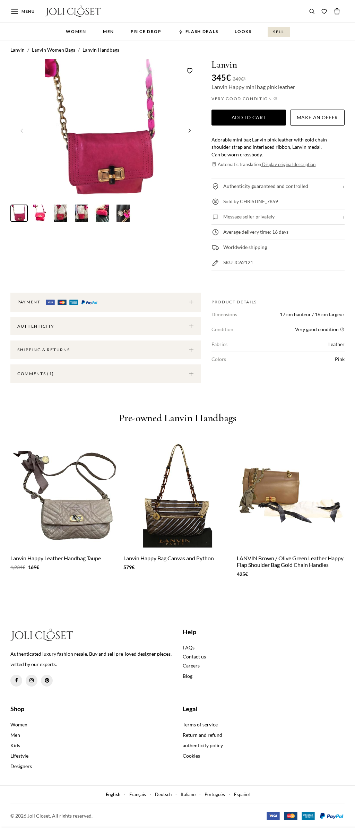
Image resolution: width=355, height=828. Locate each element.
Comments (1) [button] (35, 373)
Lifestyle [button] (19, 756)
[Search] (312, 11)
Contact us (194, 656)
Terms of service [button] (200, 724)
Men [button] (108, 31)
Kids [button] (15, 745)
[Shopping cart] (337, 11)
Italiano (188, 794)
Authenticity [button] (35, 326)
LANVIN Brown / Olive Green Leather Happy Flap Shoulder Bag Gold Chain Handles (290, 561)
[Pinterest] (47, 681)
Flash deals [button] (201, 31)
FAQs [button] (188, 647)
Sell (278, 31)
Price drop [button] (146, 31)
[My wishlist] (324, 11)
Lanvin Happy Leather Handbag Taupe (55, 558)
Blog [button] (187, 676)
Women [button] (76, 31)
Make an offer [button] (317, 117)
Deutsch (163, 794)
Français (137, 794)
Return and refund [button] (202, 735)
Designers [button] (21, 766)
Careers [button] (191, 666)
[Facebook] (16, 681)
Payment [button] (29, 301)
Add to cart (249, 117)
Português (215, 794)
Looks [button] (243, 31)
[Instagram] (31, 681)
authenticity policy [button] (203, 745)
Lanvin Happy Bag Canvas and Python (168, 558)
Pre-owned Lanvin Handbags (177, 418)
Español (242, 794)
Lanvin (224, 64)
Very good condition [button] (242, 98)
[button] (190, 130)
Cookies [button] (191, 756)
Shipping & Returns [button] (43, 349)
